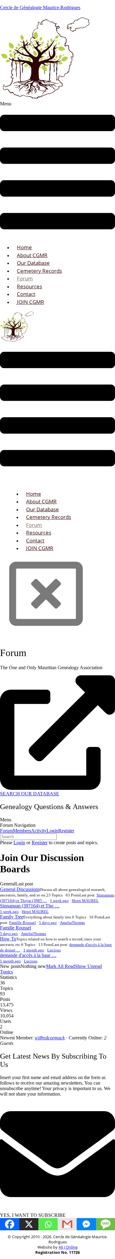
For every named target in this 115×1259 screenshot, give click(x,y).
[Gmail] (67, 1224)
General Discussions (20, 889)
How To (8, 938)
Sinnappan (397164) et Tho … (29, 905)
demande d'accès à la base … (28, 955)
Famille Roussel (22, 922)
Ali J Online (68, 1247)
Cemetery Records (39, 270)
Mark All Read (60, 966)
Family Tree (11, 916)
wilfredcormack (50, 1037)
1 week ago (59, 900)
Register (66, 830)
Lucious (54, 950)
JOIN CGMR (30, 301)
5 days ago (48, 922)
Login (52, 830)
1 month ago (33, 950)
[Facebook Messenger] (86, 1224)
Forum (6, 830)
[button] (57, 170)
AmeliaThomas (72, 922)
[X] (29, 1224)
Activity (39, 830)
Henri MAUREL (85, 900)
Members (22, 830)
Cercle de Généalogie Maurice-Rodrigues (40, 7)
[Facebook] (9, 1224)
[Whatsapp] (48, 1224)
